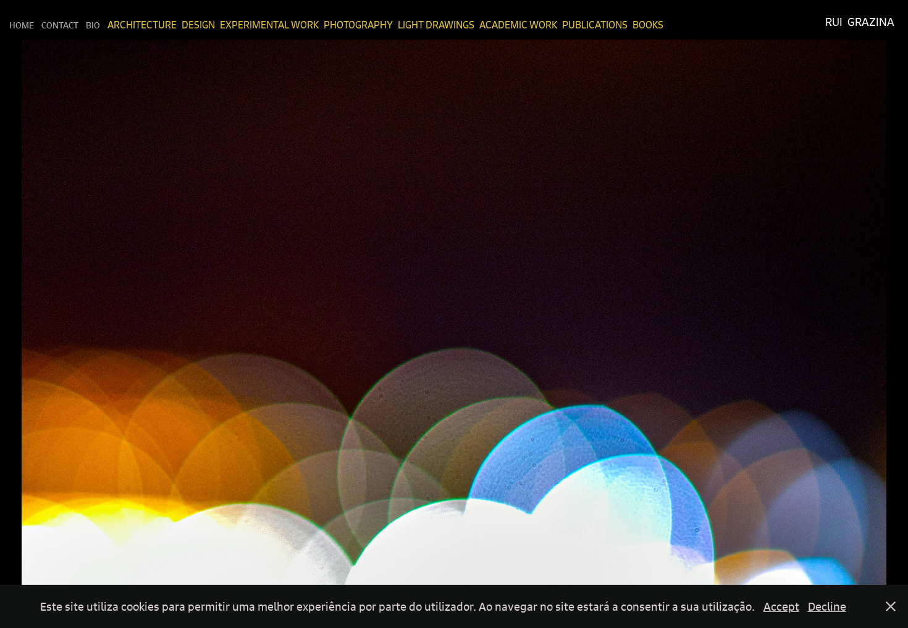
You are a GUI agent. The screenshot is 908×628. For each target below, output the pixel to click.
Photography (358, 25)
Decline (827, 606)
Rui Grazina (859, 22)
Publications (595, 25)
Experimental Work (269, 25)
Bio (93, 25)
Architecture (142, 25)
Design (198, 25)
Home (21, 25)
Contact (59, 25)
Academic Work (518, 25)
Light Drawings (436, 25)
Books (648, 25)
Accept (781, 606)
